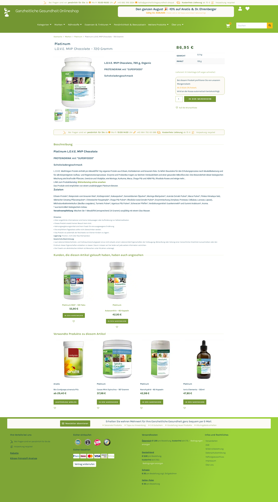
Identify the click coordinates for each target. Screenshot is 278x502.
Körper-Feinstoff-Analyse (23, 458)
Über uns (176, 24)
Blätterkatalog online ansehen (92, 182)
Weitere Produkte (157, 24)
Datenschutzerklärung (216, 453)
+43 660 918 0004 (125, 2)
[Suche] (270, 25)
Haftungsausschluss (215, 457)
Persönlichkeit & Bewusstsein (130, 24)
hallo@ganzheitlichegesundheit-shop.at (156, 2)
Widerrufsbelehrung (215, 449)
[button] (186, 107)
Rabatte (14, 453)
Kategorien (43, 24)
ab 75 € (196, 2)
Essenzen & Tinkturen (96, 24)
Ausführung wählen (66, 402)
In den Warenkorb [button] (73, 316)
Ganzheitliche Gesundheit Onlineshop (47, 10)
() (153, 463)
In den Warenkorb (200, 99)
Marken (58, 24)
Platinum (78, 37)
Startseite (58, 37)
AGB (207, 445)
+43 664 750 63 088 (145, 132)
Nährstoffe (73, 24)
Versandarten (211, 441)
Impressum (211, 461)
